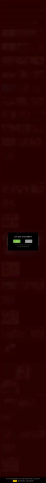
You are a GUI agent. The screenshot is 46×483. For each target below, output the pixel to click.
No (28, 241)
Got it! (14, 480)
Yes (17, 241)
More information (21, 480)
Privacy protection (30, 480)
